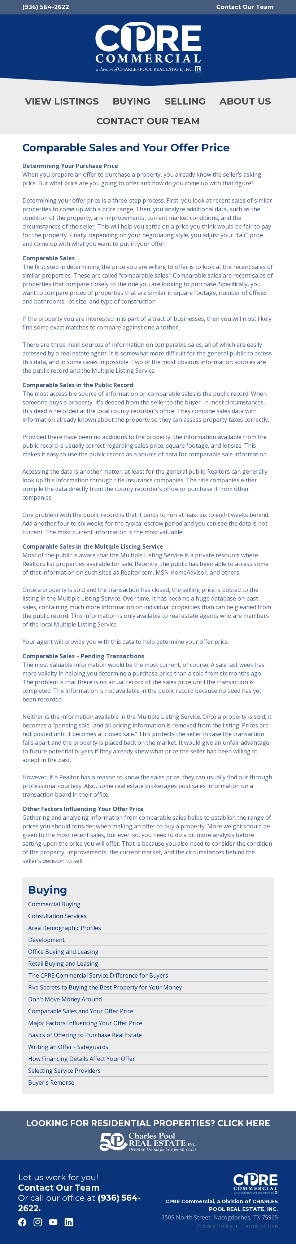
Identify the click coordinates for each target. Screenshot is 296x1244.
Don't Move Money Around (65, 999)
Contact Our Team (245, 7)
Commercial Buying (54, 904)
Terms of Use (259, 1226)
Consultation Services (57, 916)
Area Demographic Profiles (64, 928)
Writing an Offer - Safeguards (68, 1047)
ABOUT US (245, 101)
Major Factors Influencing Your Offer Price (85, 1023)
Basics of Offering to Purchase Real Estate (85, 1035)
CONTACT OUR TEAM (148, 121)
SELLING (185, 101)
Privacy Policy (214, 1226)
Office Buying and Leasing (63, 952)
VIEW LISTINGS (62, 101)
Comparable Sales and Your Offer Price (80, 1011)
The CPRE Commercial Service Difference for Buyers (98, 975)
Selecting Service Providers (64, 1071)
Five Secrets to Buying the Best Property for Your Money (105, 987)
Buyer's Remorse (51, 1082)
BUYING (132, 101)
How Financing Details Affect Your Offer (81, 1059)
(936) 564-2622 (45, 7)
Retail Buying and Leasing (63, 964)
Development (46, 940)
